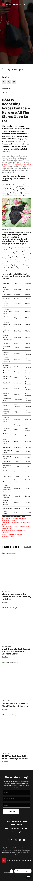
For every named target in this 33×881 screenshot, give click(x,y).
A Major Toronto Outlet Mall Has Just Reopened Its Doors (13, 536)
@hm (10, 229)
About (7, 828)
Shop (13, 825)
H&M (13, 172)
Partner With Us (17, 828)
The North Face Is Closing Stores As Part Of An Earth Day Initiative (16, 597)
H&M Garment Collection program (13, 263)
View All (27, 547)
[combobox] (8, 799)
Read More (5, 602)
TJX (14, 164)
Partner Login (17, 832)
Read (25, 821)
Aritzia (17, 164)
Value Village (8, 164)
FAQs (26, 828)
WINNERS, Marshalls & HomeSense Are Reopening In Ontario (14, 520)
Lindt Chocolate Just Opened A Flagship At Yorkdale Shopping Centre (16, 651)
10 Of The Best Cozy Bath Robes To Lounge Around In (15, 757)
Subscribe (11, 811)
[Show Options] (21, 799)
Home (8, 821)
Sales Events (16, 821)
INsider (19, 825)
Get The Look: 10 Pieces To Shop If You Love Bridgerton (15, 705)
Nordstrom (23, 164)
